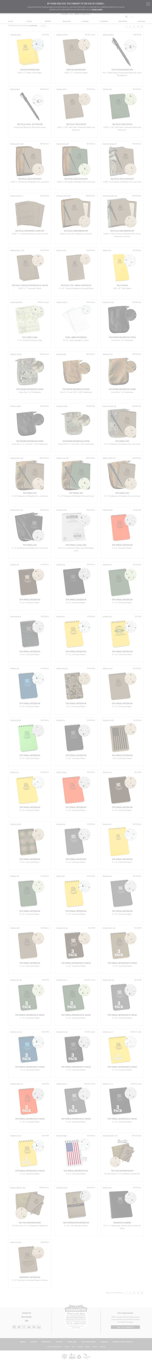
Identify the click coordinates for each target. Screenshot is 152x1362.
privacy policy (97, 9)
